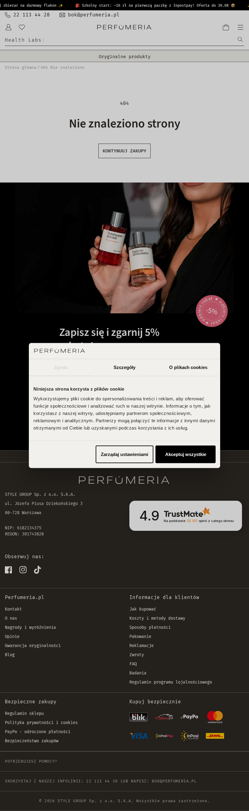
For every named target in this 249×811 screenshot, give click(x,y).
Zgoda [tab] (61, 367)
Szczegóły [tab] (125, 367)
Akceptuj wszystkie (185, 454)
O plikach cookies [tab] (188, 367)
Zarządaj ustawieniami (124, 454)
